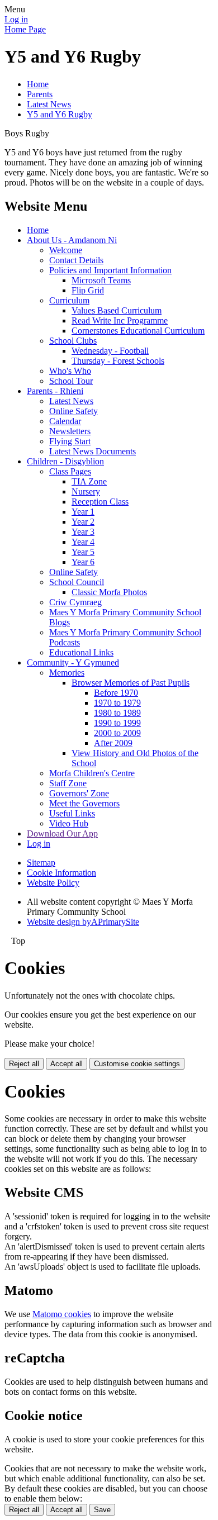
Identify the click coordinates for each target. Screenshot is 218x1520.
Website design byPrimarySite (83, 922)
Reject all (24, 1064)
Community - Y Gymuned (73, 662)
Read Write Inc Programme (120, 320)
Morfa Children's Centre (92, 773)
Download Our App (62, 833)
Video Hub (68, 823)
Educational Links (81, 652)
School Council (76, 582)
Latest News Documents (92, 451)
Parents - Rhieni (55, 391)
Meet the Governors (84, 803)
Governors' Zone (79, 793)
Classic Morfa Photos (109, 592)
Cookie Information (61, 872)
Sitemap (41, 862)
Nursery (86, 491)
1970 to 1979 (117, 702)
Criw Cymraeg (75, 602)
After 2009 (113, 743)
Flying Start (70, 441)
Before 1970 (116, 692)
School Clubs (73, 340)
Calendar (65, 421)
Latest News (49, 104)
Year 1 (83, 511)
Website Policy (53, 882)
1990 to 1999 (117, 723)
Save (102, 1509)
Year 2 (83, 521)
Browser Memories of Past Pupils (130, 682)
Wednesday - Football (110, 350)
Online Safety (73, 411)
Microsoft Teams (101, 280)
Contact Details (76, 260)
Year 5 (83, 552)
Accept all (66, 1064)
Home (38, 84)
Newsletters (70, 431)
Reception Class (100, 501)
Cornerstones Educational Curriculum (138, 330)
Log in (16, 19)
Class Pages (70, 471)
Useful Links (72, 813)
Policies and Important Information (110, 270)
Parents (40, 94)
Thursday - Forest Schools (118, 360)
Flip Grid (88, 290)
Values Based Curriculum (117, 310)
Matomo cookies (61, 1314)
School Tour (71, 381)
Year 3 (83, 531)
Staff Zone (68, 783)
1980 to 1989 (117, 713)
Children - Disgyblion (65, 461)
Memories (66, 672)
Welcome (65, 250)
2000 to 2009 (117, 733)
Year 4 (83, 542)
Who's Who (70, 371)
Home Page (25, 29)
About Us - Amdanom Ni (72, 240)
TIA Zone (89, 481)
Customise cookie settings (137, 1064)
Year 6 (83, 562)
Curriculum (69, 300)
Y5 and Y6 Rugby (59, 114)
